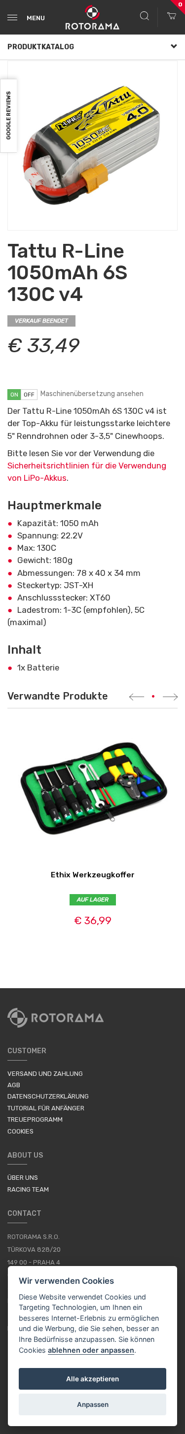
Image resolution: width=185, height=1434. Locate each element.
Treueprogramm (35, 1119)
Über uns (22, 1177)
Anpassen (93, 1404)
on (14, 394)
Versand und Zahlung (45, 1073)
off (29, 394)
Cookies (20, 1131)
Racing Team (28, 1189)
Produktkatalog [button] (40, 47)
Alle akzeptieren (92, 1379)
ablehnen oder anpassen (91, 1350)
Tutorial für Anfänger (45, 1108)
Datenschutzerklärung (48, 1096)
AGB (13, 1085)
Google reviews (8, 116)
